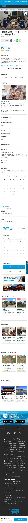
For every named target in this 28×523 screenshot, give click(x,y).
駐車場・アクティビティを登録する (12, 476)
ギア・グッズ (18, 483)
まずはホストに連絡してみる (14, 68)
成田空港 (6, 449)
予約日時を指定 (20, 519)
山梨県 (19, 445)
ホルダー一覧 (23, 458)
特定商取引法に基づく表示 (10, 503)
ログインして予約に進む (14, 266)
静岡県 (23, 445)
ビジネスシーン (12, 485)
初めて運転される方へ (9, 454)
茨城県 (14, 445)
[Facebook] (8, 433)
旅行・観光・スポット (9, 483)
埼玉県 (23, 441)
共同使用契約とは (22, 452)
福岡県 (19, 443)
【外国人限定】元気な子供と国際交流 (9, 337)
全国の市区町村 (18, 449)
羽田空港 (12, 449)
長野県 (6, 447)
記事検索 (24, 490)
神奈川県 (15, 441)
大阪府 (6, 443)
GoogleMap (5, 206)
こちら (5, 157)
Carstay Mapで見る (6, 208)
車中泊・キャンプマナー (9, 474)
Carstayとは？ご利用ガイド (10, 452)
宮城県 (19, 447)
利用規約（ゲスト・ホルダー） (11, 499)
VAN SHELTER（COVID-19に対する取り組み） (14, 456)
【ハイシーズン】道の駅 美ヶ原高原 (9, 365)
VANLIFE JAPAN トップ (9, 490)
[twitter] (15, 433)
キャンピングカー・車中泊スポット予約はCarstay (12, 9)
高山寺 (4, 309)
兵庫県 (10, 443)
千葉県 (19, 441)
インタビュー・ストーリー (10, 488)
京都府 (14, 447)
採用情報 (11, 497)
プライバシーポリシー (19, 501)
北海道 (23, 443)
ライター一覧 (7, 492)
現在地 (5, 441)
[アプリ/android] (19, 421)
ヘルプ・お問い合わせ (20, 497)
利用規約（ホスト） (8, 501)
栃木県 (10, 445)
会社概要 (6, 497)
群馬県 (6, 445)
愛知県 (14, 443)
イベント (6, 485)
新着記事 (18, 490)
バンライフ (17, 481)
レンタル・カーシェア (9, 481)
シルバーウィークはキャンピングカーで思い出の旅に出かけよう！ (14, 2)
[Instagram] (20, 433)
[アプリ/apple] (8, 421)
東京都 (9, 441)
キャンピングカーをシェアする (11, 458)
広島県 (10, 447)
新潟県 (23, 447)
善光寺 (3, 397)
